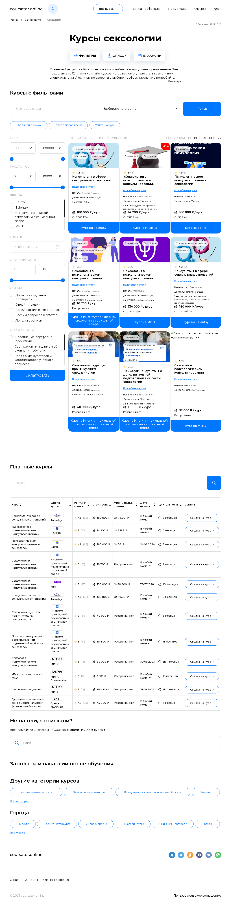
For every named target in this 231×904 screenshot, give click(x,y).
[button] (53, 9)
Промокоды (177, 8)
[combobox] (120, 743)
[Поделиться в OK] (190, 855)
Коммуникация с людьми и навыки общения (153, 792)
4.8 (81, 172)
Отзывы (200, 8)
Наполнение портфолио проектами (33, 339)
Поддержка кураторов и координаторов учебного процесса (33, 360)
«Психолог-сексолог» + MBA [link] (27, 676)
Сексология (98, 156)
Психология (131, 156)
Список (120, 55)
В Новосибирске (96, 824)
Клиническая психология (138, 352)
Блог (217, 8)
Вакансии (152, 55)
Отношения (80, 156)
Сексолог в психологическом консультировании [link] (25, 661)
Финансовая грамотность (89, 792)
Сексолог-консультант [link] (27, 689)
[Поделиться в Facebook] (199, 855)
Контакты (31, 880)
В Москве (22, 824)
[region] (37, 214)
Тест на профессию (145, 8)
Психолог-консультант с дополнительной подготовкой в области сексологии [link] (28, 642)
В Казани (207, 824)
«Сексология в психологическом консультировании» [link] (25, 530)
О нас (14, 880)
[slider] (12, 159)
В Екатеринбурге (132, 824)
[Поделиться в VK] (208, 855)
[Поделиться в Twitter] (181, 855)
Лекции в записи (29, 320)
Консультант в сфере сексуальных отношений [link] (29, 517)
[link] (93, 228)
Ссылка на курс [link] (200, 518)
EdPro (20, 202)
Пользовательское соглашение (197, 895)
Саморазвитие (33, 19)
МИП (19, 226)
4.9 (183, 172)
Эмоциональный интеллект (36, 792)
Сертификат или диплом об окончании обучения (36, 348)
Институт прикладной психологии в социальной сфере (34, 217)
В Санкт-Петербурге (57, 824)
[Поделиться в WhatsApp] (218, 855)
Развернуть (174, 81)
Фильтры (87, 55)
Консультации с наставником (38, 310)
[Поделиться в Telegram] (172, 855)
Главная (14, 19)
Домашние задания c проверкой (32, 297)
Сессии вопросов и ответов (36, 315)
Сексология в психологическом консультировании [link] (25, 564)
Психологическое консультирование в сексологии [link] (26, 544)
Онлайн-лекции (28, 304)
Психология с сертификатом (89, 149)
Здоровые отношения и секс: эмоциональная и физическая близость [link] (28, 703)
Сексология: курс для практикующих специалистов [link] (26, 615)
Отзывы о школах (56, 880)
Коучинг (205, 792)
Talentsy (22, 207)
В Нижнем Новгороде (172, 824)
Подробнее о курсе (83, 186)
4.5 (79, 702)
